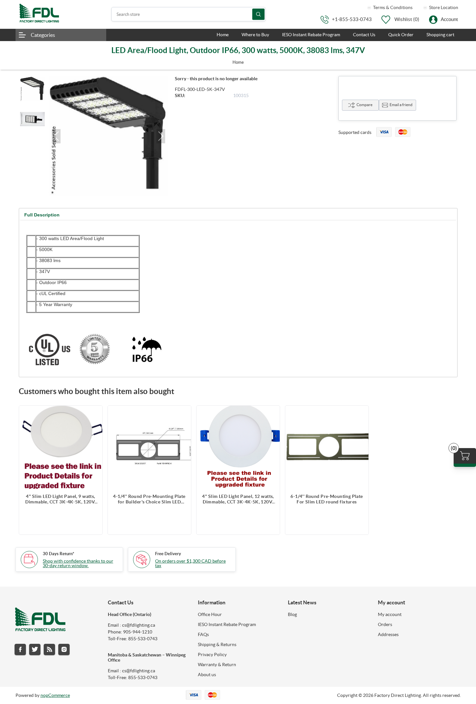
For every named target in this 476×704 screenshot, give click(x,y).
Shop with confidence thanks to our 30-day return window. (78, 563)
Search (258, 14)
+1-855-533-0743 (352, 19)
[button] (56, 136)
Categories (43, 35)
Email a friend (401, 105)
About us (207, 674)
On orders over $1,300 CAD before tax (190, 563)
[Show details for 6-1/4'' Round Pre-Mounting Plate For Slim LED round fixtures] (326, 447)
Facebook (20, 649)
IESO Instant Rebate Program (227, 624)
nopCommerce (55, 695)
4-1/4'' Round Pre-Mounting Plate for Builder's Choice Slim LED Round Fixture (149, 499)
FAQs (203, 634)
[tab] (42, 215)
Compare (364, 105)
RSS (49, 649)
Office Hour (210, 614)
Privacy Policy (212, 654)
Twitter (34, 649)
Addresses (388, 634)
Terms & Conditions (392, 7)
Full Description (42, 214)
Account (449, 19)
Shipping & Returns (217, 644)
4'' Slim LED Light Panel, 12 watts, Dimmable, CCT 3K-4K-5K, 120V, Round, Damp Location (238, 499)
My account (390, 614)
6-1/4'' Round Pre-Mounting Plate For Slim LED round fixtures (326, 499)
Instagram (64, 649)
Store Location (443, 7)
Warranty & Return (217, 664)
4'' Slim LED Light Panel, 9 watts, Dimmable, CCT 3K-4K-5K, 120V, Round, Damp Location (60, 499)
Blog (292, 614)
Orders (385, 624)
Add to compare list (94, 413)
